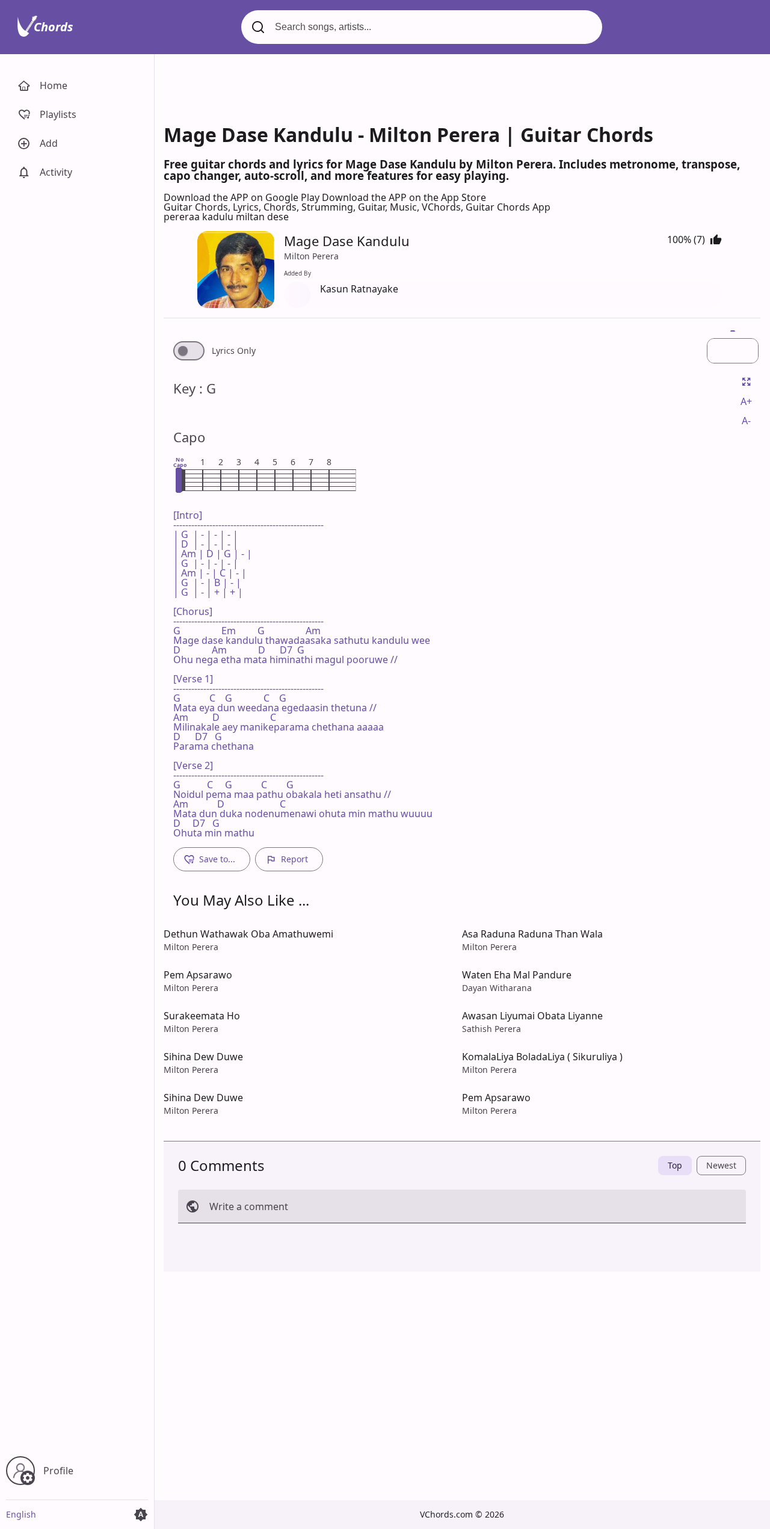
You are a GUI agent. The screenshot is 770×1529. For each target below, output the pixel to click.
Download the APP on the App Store (404, 197)
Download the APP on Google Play (243, 197)
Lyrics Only (234, 351)
